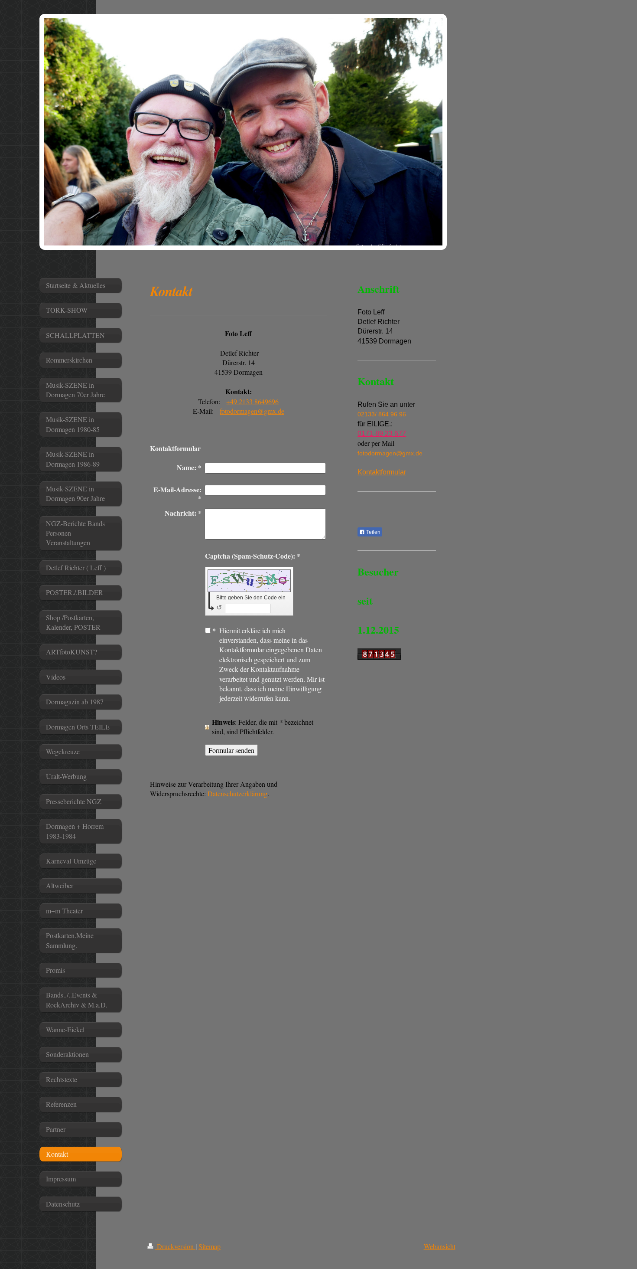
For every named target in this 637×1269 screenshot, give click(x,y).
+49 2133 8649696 (252, 401)
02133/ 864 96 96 (382, 414)
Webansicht (439, 1246)
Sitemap (209, 1246)
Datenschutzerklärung (237, 793)
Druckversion (175, 1246)
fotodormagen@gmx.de (252, 410)
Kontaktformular (382, 472)
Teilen (372, 532)
